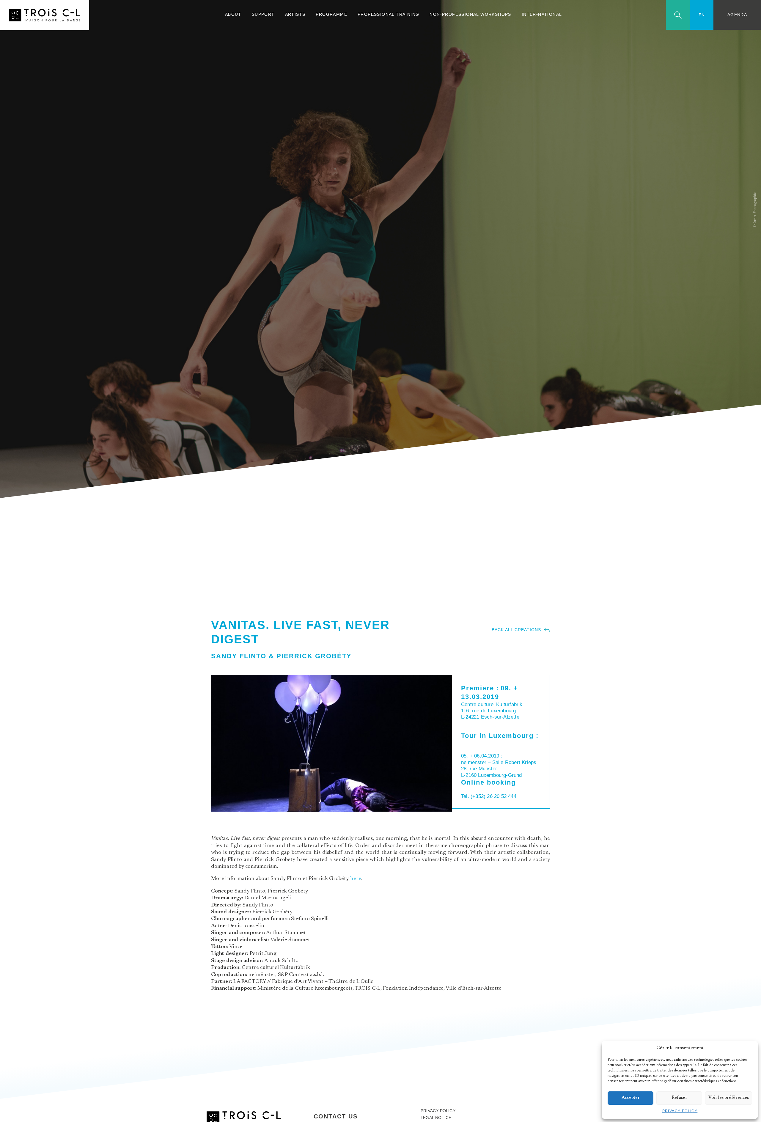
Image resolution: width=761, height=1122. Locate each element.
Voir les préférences (728, 1098)
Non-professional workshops (470, 14)
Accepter (631, 1098)
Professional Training (388, 14)
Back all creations (516, 630)
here (355, 878)
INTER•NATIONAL (542, 14)
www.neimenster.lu (487, 790)
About (233, 14)
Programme (331, 14)
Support (263, 14)
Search (678, 15)
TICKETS (471, 723)
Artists (295, 14)
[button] (749, 1048)
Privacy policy (680, 1111)
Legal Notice (436, 1117)
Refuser (679, 1098)
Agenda (737, 14)
